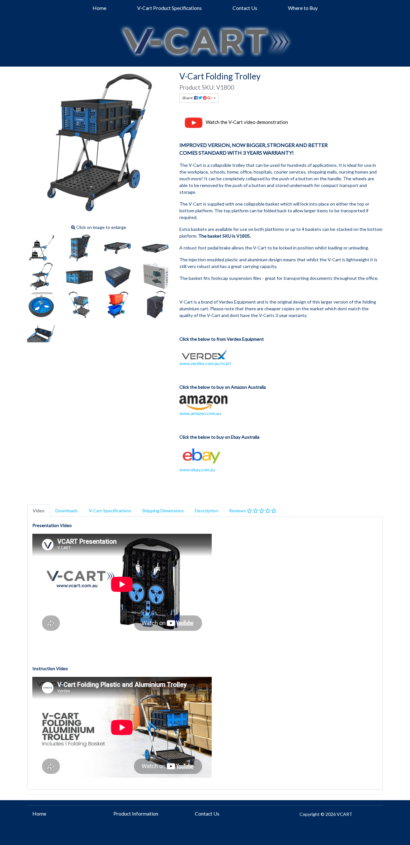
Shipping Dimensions (163, 510)
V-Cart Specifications (110, 510)
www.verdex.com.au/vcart (205, 363)
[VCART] (205, 39)
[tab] (38, 510)
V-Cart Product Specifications (169, 8)
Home (99, 8)
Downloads (66, 510)
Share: (188, 97)
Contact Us (245, 8)
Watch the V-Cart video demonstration (247, 122)
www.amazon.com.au (200, 413)
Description (206, 510)
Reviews (238, 510)
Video (39, 510)
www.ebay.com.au (197, 469)
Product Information (135, 813)
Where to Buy (303, 8)
